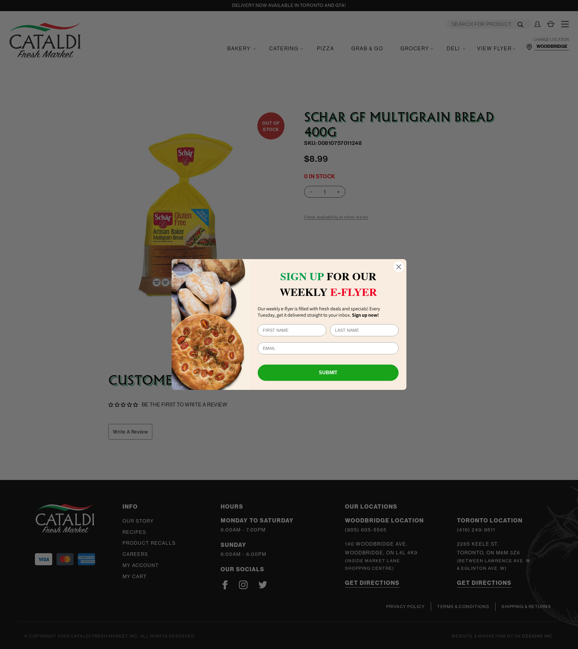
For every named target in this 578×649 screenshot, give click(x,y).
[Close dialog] (398, 267)
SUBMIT (328, 372)
